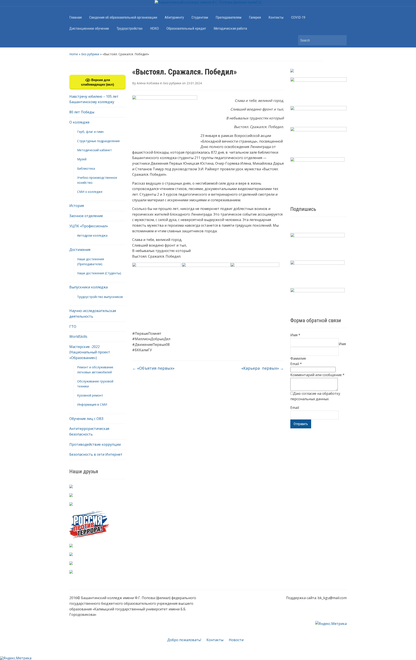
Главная (75, 17)
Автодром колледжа (92, 235)
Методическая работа (230, 28)
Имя (295, 335)
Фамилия (298, 358)
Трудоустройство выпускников (100, 297)
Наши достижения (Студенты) (99, 273)
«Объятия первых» (153, 368)
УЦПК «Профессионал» (88, 226)
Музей (81, 159)
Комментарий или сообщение (317, 374)
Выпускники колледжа (88, 287)
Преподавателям (228, 17)
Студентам (200, 17)
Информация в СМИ (92, 404)
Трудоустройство (130, 28)
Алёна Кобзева (148, 83)
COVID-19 (298, 17)
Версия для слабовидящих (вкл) (97, 82)
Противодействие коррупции (95, 444)
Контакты (276, 17)
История (76, 205)
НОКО (154, 28)
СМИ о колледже (89, 192)
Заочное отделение (86, 215)
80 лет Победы (81, 112)
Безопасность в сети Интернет (95, 454)
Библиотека (86, 168)
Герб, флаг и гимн (90, 132)
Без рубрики (90, 54)
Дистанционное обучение (89, 28)
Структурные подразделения (98, 141)
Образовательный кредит (186, 28)
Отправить (301, 424)
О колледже (79, 122)
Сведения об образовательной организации (123, 17)
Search (341, 40)
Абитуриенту (174, 17)
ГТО (72, 326)
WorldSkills (78, 336)
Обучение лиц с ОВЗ (86, 418)
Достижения (79, 249)
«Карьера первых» (262, 368)
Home (73, 54)
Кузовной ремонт (90, 395)
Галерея (255, 17)
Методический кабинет (94, 150)
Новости (236, 639)
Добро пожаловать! (184, 639)
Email (296, 363)
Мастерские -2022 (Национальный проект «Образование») (89, 352)
